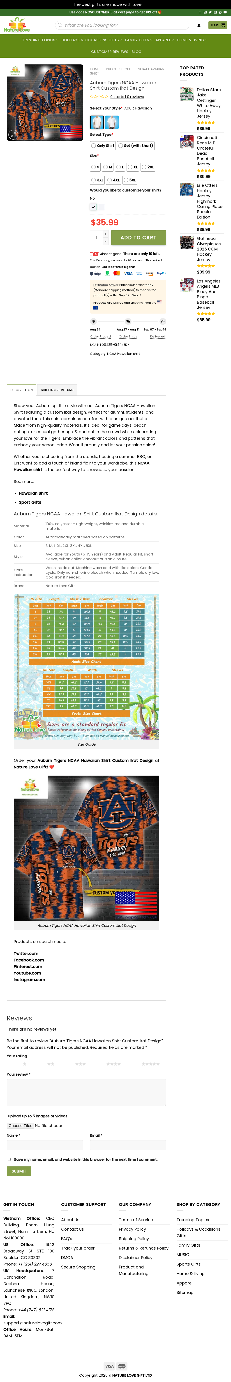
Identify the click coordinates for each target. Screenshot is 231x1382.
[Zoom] (13, 135)
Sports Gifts (189, 1264)
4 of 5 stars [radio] (97, 1064)
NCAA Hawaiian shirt (123, 353)
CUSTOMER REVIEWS (109, 51)
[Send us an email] (215, 12)
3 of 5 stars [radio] (66, 1064)
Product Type (118, 69)
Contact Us (72, 1229)
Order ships (128, 336)
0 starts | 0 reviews (127, 96)
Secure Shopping (78, 1267)
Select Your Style (106, 108)
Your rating (17, 1056)
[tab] (21, 390)
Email (96, 1135)
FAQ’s (66, 1238)
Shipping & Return (57, 390)
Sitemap (185, 1292)
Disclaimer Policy (135, 1257)
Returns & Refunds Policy (144, 1248)
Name (13, 1135)
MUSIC (183, 1254)
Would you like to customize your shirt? (126, 190)
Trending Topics (193, 1220)
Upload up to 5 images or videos (37, 1116)
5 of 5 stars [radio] (132, 1064)
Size (94, 155)
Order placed (100, 336)
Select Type (101, 134)
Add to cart (139, 237)
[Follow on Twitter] (210, 12)
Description (21, 390)
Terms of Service (136, 1220)
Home (94, 69)
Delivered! (158, 336)
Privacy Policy (132, 1229)
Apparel (163, 40)
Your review (18, 1074)
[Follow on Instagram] (205, 12)
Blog (136, 51)
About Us (70, 1220)
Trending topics (38, 40)
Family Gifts (137, 40)
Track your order (78, 1248)
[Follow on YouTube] (225, 12)
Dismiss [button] (150, 4)
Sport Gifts (30, 502)
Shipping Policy (134, 1238)
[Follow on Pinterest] (220, 12)
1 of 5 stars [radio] (14, 1064)
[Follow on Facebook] (200, 12)
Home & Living (190, 40)
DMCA (67, 1257)
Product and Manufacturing (133, 1270)
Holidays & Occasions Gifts (90, 40)
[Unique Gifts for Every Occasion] (22, 25)
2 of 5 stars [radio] (38, 1064)
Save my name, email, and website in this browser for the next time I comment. (86, 1159)
